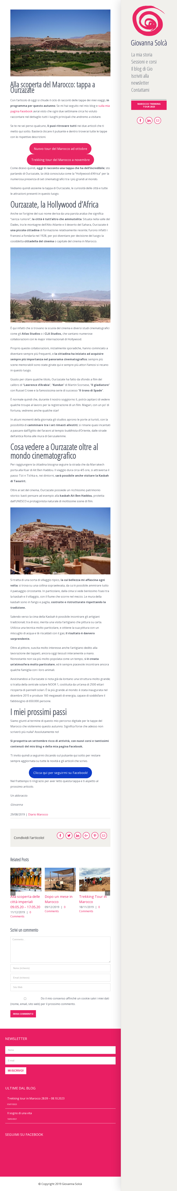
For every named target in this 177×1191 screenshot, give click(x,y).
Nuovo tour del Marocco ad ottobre (60, 149)
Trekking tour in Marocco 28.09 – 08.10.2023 (92, 901)
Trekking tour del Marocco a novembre (60, 160)
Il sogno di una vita (19, 1113)
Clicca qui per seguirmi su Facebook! (60, 773)
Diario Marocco (38, 814)
